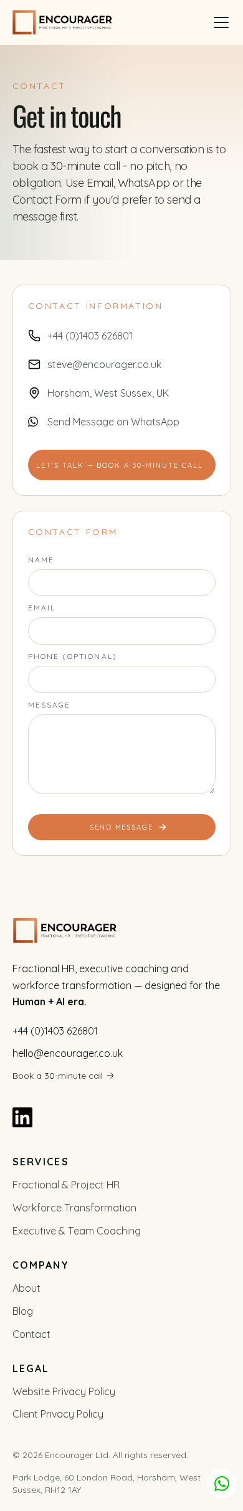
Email (42, 607)
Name (41, 559)
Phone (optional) (73, 656)
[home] (62, 22)
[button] (221, 22)
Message (49, 704)
